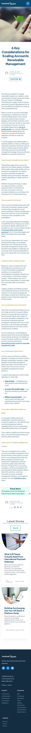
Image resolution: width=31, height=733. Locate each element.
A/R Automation (6, 696)
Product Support (21, 707)
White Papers (20, 705)
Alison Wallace (15, 71)
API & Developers (21, 709)
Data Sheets (20, 698)
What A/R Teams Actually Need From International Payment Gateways (14, 558)
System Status (21, 712)
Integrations (5, 703)
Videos (19, 700)
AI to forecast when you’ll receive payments (15, 230)
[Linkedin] (3, 668)
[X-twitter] (8, 668)
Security (5, 726)
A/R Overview (5, 694)
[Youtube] (12, 668)
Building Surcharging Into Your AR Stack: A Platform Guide (14, 610)
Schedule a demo (20, 478)
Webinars (19, 703)
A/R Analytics (5, 700)
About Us (5, 721)
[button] (15, 507)
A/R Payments (5, 698)
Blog (18, 694)
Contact (5, 723)
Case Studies (20, 696)
